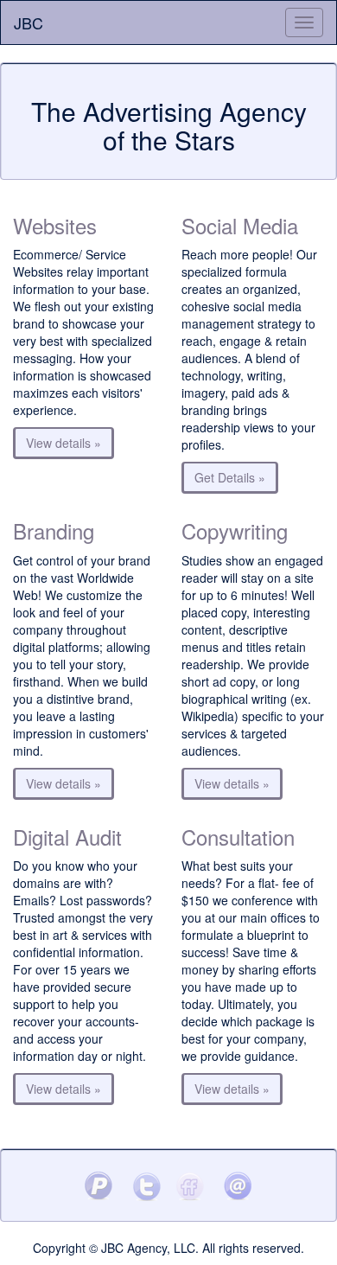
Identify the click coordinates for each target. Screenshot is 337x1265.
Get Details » (229, 477)
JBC (28, 22)
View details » (63, 442)
